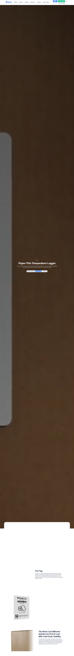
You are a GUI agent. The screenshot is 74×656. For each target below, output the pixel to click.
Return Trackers (46, 2)
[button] (66, 1)
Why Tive (15, 2)
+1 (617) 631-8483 (62, 3)
